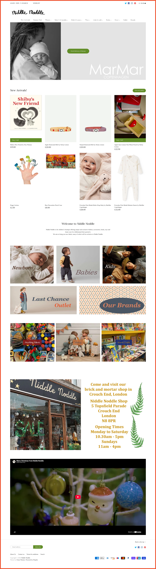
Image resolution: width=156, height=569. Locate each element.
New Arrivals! (18, 90)
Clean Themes (20, 560)
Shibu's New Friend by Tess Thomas (21, 145)
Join (17, 3)
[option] (78, 51)
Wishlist (36, 3)
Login (12, 3)
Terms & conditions (32, 554)
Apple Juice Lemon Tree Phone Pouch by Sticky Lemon (128, 146)
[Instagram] (132, 3)
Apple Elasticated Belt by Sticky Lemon (57, 145)
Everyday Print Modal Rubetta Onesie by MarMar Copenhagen (129, 206)
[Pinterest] (135, 3)
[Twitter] (126, 3)
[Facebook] (129, 3)
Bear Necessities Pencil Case (53, 205)
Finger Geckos (14, 205)
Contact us (21, 554)
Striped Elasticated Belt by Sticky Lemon (92, 145)
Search (43, 554)
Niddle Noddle (25, 558)
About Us (13, 554)
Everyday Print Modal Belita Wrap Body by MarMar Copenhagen (95, 206)
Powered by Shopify (32, 560)
